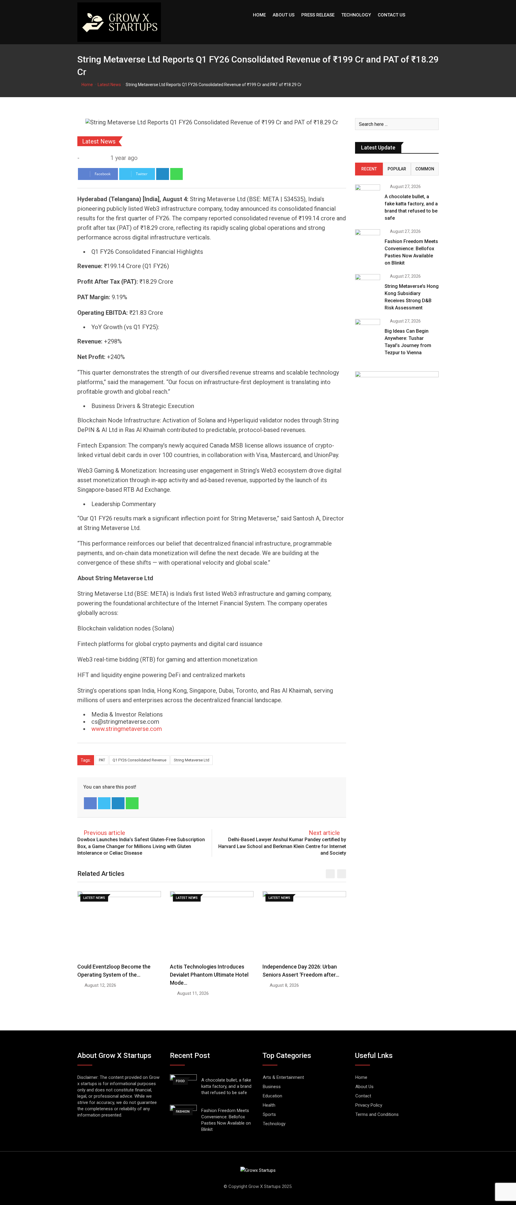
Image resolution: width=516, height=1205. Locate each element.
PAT (102, 760)
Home (259, 15)
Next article (324, 832)
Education (272, 1096)
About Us (283, 15)
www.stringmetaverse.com (126, 728)
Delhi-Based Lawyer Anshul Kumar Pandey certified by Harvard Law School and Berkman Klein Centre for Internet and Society (282, 846)
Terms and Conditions (377, 1114)
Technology (356, 15)
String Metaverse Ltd (191, 760)
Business (272, 1086)
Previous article (104, 832)
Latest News (109, 84)
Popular (397, 169)
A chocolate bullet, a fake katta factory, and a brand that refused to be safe (226, 1086)
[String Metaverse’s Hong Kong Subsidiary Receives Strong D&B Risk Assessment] (367, 284)
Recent (369, 169)
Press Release (317, 15)
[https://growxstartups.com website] (84, 157)
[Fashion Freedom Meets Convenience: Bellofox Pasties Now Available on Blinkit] (367, 239)
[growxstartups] (91, 157)
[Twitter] (104, 803)
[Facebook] (90, 803)
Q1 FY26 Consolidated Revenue (139, 760)
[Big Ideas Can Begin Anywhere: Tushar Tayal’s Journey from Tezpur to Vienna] (367, 329)
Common (424, 169)
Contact (363, 1096)
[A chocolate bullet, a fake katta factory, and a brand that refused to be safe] (367, 194)
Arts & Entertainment (283, 1077)
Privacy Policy (368, 1105)
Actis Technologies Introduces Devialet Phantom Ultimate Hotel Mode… (209, 974)
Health (269, 1105)
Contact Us (391, 15)
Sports (269, 1114)
